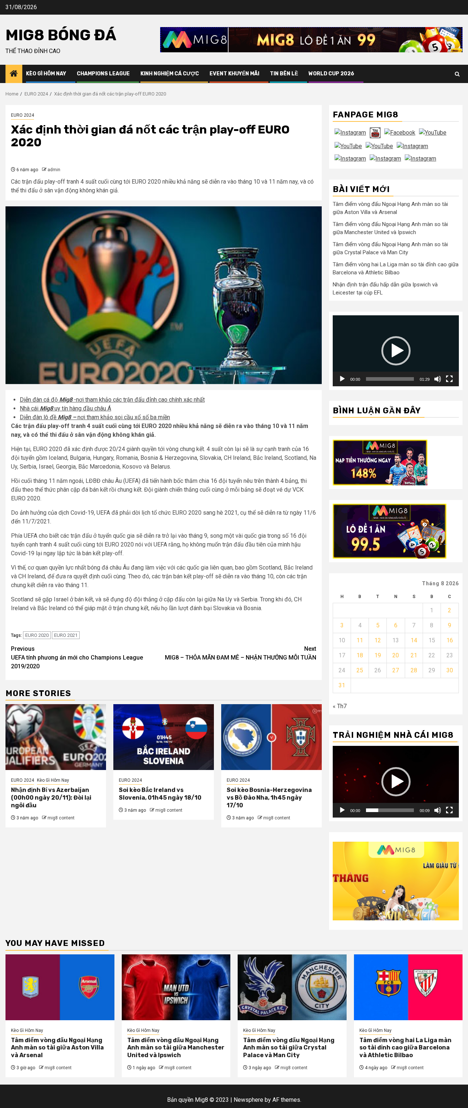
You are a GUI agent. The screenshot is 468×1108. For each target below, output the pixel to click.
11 (359, 640)
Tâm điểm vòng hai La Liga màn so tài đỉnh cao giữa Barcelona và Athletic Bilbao (405, 1048)
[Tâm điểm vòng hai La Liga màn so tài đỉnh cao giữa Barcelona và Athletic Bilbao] (408, 987)
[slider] (390, 379)
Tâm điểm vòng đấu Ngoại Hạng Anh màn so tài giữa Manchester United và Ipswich (175, 1048)
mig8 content (61, 817)
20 (395, 655)
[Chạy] (342, 379)
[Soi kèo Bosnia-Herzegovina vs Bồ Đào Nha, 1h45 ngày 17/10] (271, 737)
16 (449, 640)
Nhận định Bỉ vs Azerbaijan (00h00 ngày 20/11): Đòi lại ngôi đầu (51, 797)
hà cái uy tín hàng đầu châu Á (67, 408)
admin (54, 169)
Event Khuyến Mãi (234, 74)
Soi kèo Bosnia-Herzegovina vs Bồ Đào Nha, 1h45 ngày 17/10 (269, 797)
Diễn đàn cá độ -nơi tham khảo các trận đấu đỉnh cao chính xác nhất (112, 399)
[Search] (457, 74)
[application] (396, 350)
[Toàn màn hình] (449, 379)
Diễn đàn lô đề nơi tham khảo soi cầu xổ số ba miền (95, 417)
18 (359, 655)
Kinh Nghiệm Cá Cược (169, 74)
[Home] (14, 74)
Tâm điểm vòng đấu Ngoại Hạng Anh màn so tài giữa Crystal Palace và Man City (289, 1048)
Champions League (103, 74)
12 (377, 640)
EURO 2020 (37, 635)
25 (359, 670)
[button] (396, 350)
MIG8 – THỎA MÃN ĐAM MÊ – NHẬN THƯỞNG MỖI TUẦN (240, 653)
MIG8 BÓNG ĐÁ (60, 35)
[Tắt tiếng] (437, 379)
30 (449, 670)
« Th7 (340, 706)
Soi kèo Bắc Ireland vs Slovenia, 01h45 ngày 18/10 (160, 793)
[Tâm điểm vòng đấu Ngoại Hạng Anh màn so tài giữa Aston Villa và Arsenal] (59, 987)
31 (342, 685)
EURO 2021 (66, 635)
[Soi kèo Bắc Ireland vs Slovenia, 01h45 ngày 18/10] (163, 737)
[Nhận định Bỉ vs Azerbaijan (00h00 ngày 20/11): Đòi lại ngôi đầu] (55, 737)
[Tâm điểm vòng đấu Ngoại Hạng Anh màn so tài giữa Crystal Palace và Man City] (292, 987)
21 (414, 655)
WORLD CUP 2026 (331, 74)
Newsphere (248, 1099)
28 (414, 670)
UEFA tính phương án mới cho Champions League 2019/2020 (77, 657)
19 (377, 655)
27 (395, 670)
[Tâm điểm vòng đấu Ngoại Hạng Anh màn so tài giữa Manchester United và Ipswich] (176, 987)
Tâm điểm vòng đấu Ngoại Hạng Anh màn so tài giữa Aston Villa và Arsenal (57, 1048)
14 (414, 640)
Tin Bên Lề (284, 74)
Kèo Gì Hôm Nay (46, 74)
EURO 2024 (22, 115)
